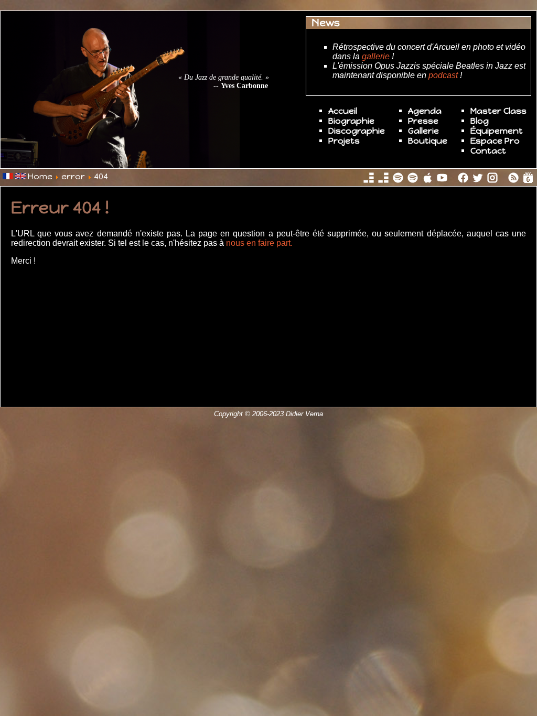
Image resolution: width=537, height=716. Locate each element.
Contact (488, 151)
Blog (479, 121)
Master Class (498, 111)
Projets (344, 141)
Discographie (356, 131)
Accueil (342, 111)
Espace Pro (495, 141)
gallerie (376, 56)
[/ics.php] (528, 181)
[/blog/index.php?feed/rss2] (514, 181)
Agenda (425, 111)
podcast (443, 75)
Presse (423, 121)
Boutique (427, 141)
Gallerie (423, 131)
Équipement (496, 131)
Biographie (351, 121)
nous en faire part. (258, 242)
